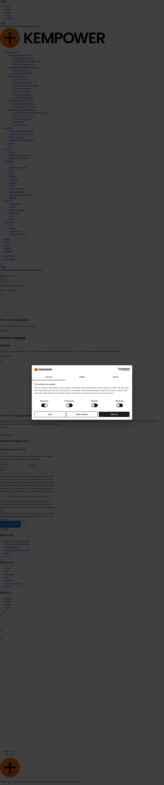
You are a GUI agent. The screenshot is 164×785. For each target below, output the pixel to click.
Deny (50, 414)
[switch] (69, 405)
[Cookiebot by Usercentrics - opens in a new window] (120, 369)
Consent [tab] (48, 377)
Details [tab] (82, 377)
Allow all (114, 414)
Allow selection (82, 414)
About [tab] (115, 377)
